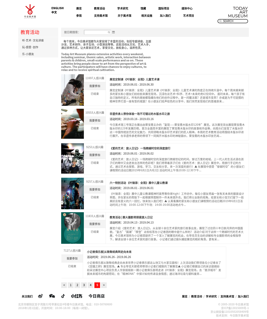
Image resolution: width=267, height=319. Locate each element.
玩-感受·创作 (30, 47)
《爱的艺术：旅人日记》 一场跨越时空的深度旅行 (140, 148)
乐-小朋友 (28, 54)
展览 (79, 8)
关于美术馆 (124, 15)
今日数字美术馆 (239, 315)
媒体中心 (187, 8)
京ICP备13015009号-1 (235, 308)
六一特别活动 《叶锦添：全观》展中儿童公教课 (139, 182)
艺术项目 (188, 15)
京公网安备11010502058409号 (230, 311)
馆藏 (143, 8)
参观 (79, 15)
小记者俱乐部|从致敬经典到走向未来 (109, 251)
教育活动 (99, 8)
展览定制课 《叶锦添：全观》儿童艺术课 (134, 79)
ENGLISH (57, 8)
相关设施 (146, 15)
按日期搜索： (72, 32)
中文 (54, 12)
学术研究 (122, 8)
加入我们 (165, 15)
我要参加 (94, 86)
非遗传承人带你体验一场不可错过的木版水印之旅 (140, 113)
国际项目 (163, 8)
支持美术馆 (101, 15)
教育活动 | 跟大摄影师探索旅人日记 (131, 217)
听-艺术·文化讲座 (33, 40)
